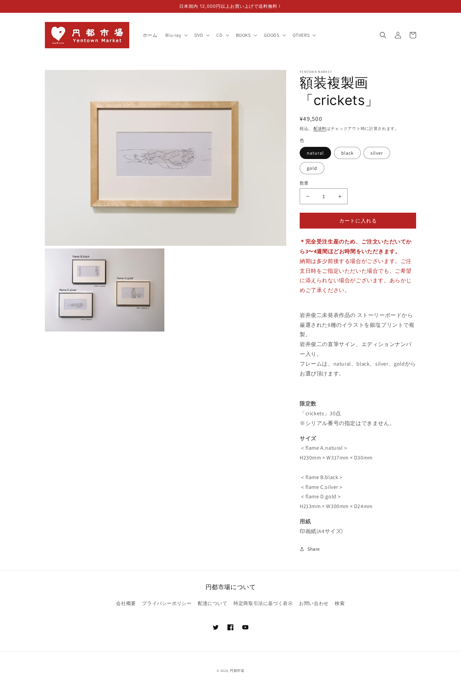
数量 (304, 183)
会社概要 (126, 603)
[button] (175, 35)
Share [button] (313, 549)
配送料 (320, 128)
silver (377, 153)
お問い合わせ (314, 603)
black (347, 153)
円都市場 (237, 670)
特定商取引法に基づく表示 (263, 603)
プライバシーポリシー (166, 603)
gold (312, 168)
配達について (212, 603)
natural (315, 153)
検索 (340, 603)
